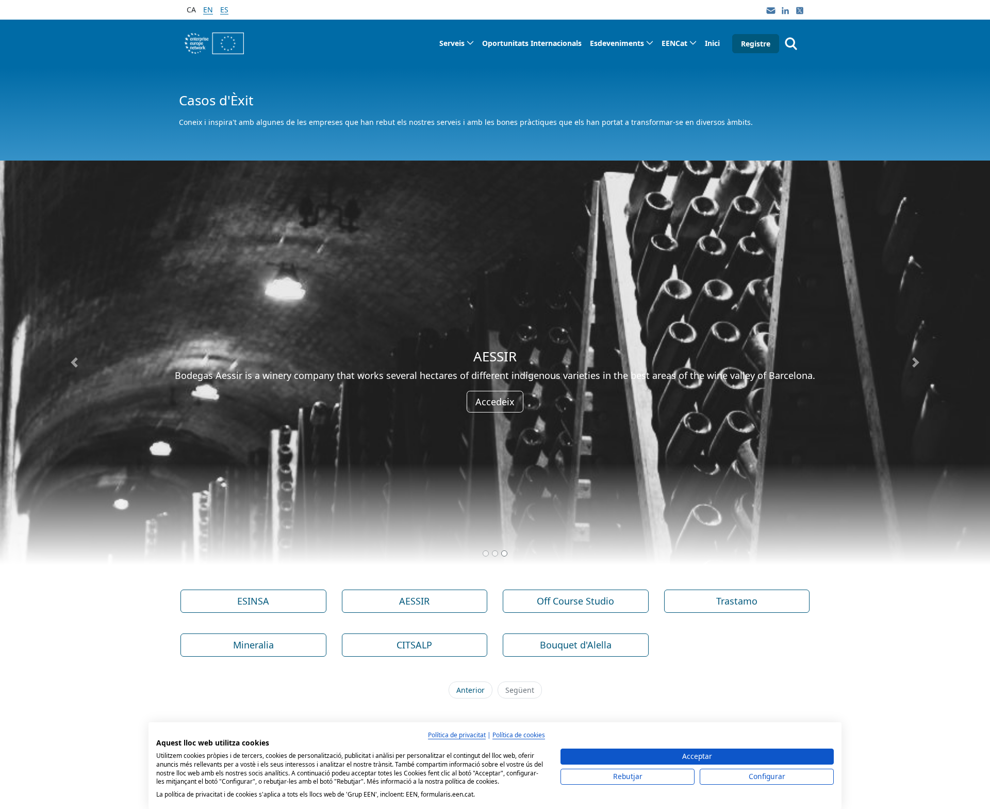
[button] (74, 363)
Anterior (470, 690)
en (208, 9)
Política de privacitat (457, 735)
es (224, 9)
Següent (519, 690)
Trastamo (736, 601)
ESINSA (253, 601)
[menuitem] (456, 43)
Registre (755, 44)
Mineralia (253, 645)
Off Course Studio (575, 601)
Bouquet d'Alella (576, 645)
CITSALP (414, 645)
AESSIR (414, 601)
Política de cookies (518, 735)
